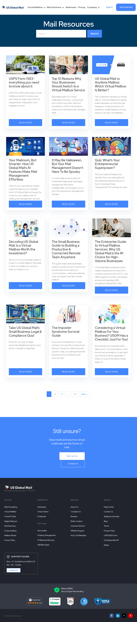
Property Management (46, 535)
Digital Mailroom (10, 521)
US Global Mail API (111, 540)
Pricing (81, 7)
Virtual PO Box (10, 516)
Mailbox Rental (10, 535)
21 (75, 394)
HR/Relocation (43, 545)
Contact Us (108, 511)
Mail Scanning (9, 526)
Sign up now (72, 456)
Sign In (109, 7)
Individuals (41, 507)
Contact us (73, 463)
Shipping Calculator (111, 516)
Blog (105, 521)
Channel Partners (78, 526)
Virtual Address (10, 531)
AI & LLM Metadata (78, 535)
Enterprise (41, 516)
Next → (84, 394)
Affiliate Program (77, 531)
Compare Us (76, 511)
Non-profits (42, 530)
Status (106, 545)
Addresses (71, 7)
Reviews (74, 516)
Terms (106, 526)
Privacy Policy (109, 531)
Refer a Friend (76, 521)
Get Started (125, 7)
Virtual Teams (42, 511)
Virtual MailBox (10, 511)
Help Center (109, 507)
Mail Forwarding (10, 507)
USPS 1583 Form (110, 535)
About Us (74, 507)
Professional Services (45, 540)
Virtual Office (9, 540)
